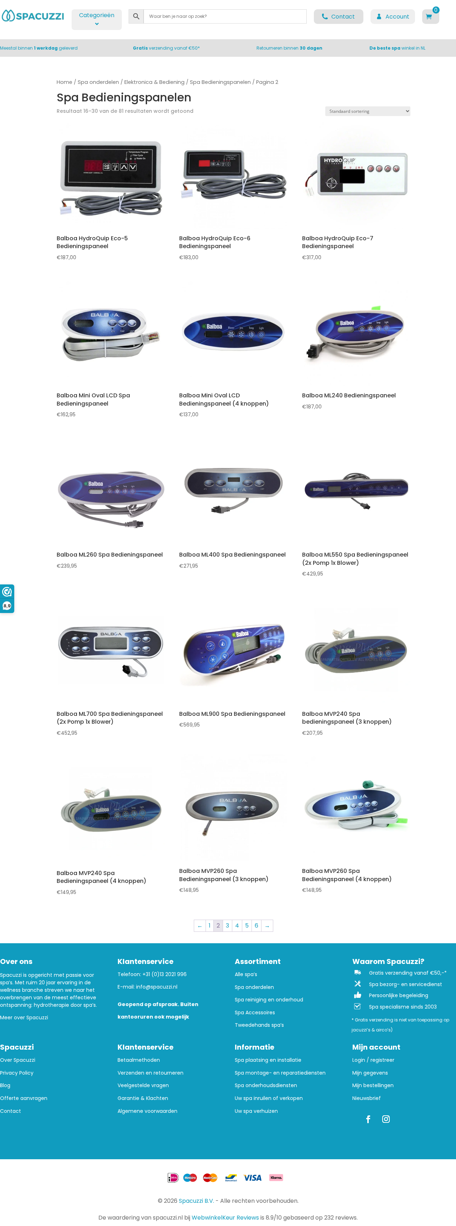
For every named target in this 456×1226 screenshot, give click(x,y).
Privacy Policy (16, 1073)
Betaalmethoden (139, 1060)
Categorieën (96, 15)
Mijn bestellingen (373, 1085)
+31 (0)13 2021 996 (164, 974)
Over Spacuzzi (17, 1060)
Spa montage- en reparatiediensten (280, 1073)
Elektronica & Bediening (154, 82)
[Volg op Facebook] (368, 1119)
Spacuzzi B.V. (196, 1201)
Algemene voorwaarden (147, 1111)
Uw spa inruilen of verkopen (269, 1098)
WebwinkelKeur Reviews (225, 1218)
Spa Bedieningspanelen (220, 82)
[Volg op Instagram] (386, 1119)
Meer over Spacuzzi (24, 1017)
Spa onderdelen (98, 82)
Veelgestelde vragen (143, 1085)
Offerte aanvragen (23, 1098)
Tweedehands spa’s (259, 1025)
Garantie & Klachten (143, 1098)
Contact (10, 1111)
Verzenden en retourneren (150, 1073)
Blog (5, 1085)
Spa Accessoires (255, 1012)
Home (64, 82)
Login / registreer (373, 1060)
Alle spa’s (246, 974)
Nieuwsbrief (366, 1098)
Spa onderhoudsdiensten (266, 1085)
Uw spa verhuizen (256, 1111)
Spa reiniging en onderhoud (269, 999)
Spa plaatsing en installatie (268, 1060)
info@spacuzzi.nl (156, 986)
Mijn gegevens (370, 1073)
